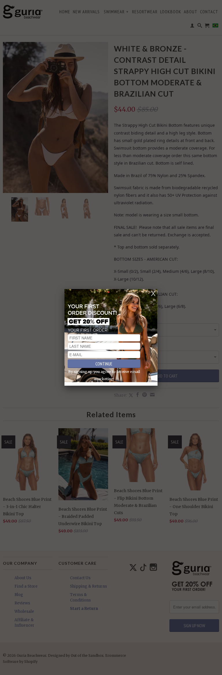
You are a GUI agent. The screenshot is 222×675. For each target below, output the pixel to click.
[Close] (153, 293)
